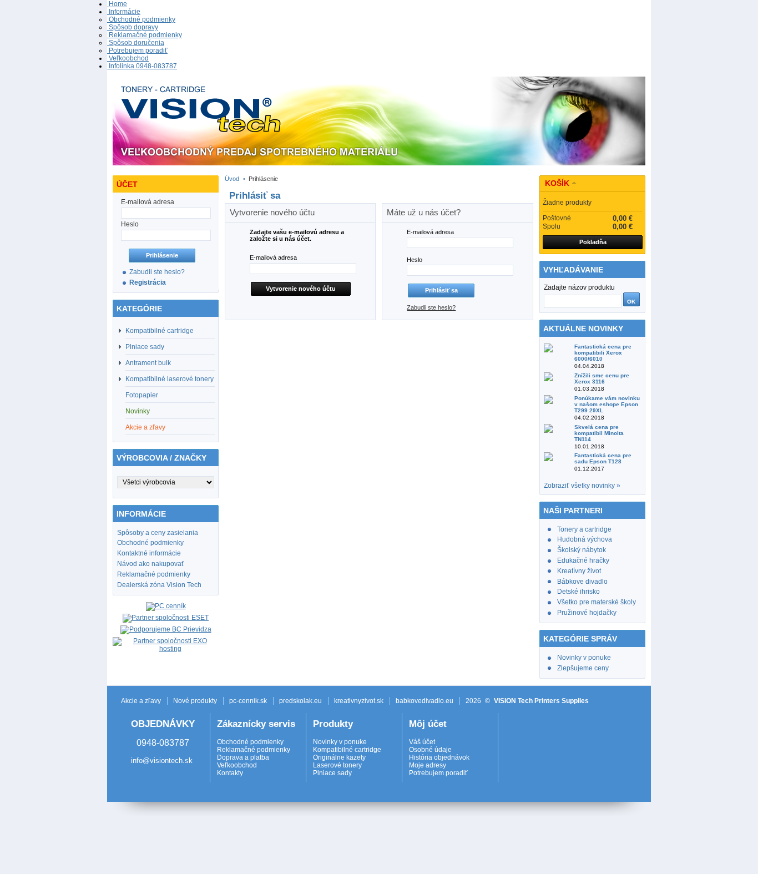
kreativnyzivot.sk (358, 701)
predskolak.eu (300, 701)
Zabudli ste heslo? (157, 272)
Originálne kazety (339, 757)
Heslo (414, 259)
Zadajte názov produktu (579, 287)
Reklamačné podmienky (144, 35)
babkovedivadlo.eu (424, 701)
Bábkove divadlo (582, 581)
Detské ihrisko (578, 591)
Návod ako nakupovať (150, 564)
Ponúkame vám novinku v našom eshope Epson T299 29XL (607, 404)
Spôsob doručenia (135, 43)
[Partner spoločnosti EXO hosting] (166, 649)
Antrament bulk (148, 363)
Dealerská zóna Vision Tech (159, 585)
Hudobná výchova (584, 539)
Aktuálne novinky (583, 328)
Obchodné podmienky (141, 19)
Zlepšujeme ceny (583, 668)
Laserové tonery (337, 765)
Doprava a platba (243, 757)
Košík (557, 183)
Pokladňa (593, 242)
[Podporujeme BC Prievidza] (165, 629)
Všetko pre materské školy (596, 602)
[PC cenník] (166, 606)
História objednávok (439, 757)
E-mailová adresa (273, 257)
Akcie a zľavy (145, 427)
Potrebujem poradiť (137, 50)
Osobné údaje (430, 750)
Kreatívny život (579, 571)
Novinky (137, 411)
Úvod (232, 178)
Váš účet (422, 742)
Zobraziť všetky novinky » (582, 485)
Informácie (123, 12)
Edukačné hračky (583, 560)
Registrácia (147, 282)
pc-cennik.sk (248, 701)
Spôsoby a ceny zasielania (157, 533)
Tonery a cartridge (584, 529)
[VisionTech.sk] (379, 122)
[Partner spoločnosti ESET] (166, 618)
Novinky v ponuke (584, 657)
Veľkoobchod (128, 58)
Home (117, 4)
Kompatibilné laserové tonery (169, 379)
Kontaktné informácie (149, 553)
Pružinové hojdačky (586, 613)
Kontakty (230, 773)
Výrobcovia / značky (161, 457)
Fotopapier (141, 395)
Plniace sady (144, 347)
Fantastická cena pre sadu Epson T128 (602, 458)
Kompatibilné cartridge (159, 331)
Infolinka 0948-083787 (142, 66)
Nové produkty (195, 701)
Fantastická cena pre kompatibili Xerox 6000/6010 (602, 352)
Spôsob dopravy (132, 27)
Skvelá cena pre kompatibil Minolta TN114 (599, 433)
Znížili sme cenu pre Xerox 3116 (601, 378)
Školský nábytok (581, 550)
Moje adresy (427, 765)
